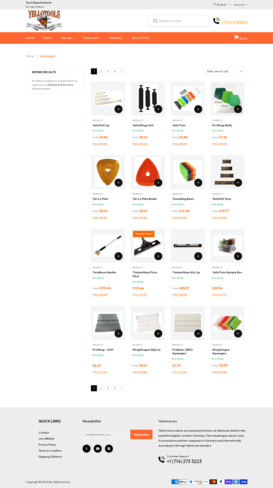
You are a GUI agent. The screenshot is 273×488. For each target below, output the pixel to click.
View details (100, 143)
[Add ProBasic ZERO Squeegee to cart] (198, 334)
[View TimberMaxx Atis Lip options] (198, 256)
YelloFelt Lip (101, 125)
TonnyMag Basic (183, 199)
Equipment (90, 38)
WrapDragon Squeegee (221, 351)
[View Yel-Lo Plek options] (119, 183)
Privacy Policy (47, 444)
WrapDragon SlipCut (146, 350)
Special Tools (140, 38)
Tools (46, 38)
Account (239, 4)
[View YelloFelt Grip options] (238, 183)
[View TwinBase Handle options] (119, 256)
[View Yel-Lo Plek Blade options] (158, 183)
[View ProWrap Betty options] (238, 109)
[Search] (155, 20)
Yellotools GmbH (227, 430)
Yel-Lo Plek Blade (145, 199)
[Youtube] (98, 449)
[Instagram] (109, 449)
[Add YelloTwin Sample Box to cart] (238, 256)
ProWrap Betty (222, 125)
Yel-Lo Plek (100, 199)
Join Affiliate (46, 438)
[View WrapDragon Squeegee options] (238, 334)
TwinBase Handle (104, 272)
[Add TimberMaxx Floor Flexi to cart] (158, 256)
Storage (66, 38)
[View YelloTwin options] (198, 109)
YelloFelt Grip (221, 199)
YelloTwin (178, 125)
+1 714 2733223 (234, 22)
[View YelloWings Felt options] (158, 109)
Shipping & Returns (50, 456)
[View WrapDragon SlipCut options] (158, 334)
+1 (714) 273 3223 (184, 461)
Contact (44, 432)
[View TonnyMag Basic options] (198, 183)
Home (30, 38)
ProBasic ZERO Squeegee (182, 351)
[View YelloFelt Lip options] (119, 109)
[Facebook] (87, 449)
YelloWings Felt (143, 125)
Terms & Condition (50, 450)
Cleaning (115, 38)
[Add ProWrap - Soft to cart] (119, 334)
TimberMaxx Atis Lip (186, 272)
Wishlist (221, 4)
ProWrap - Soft (103, 350)
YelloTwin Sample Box (227, 272)
